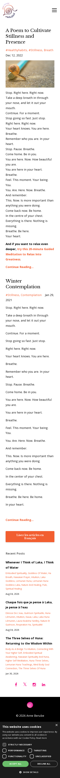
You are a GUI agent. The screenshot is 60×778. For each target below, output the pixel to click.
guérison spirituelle (34, 613)
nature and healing (31, 584)
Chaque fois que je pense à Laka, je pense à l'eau (29, 604)
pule (44, 584)
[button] (30, 772)
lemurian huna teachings (19, 664)
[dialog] (30, 750)
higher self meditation (17, 660)
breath (48, 50)
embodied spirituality (16, 573)
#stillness (35, 50)
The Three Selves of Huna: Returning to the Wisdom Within (29, 640)
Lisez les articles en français (30, 536)
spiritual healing (14, 588)
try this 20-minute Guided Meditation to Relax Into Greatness (30, 254)
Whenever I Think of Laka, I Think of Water (30, 564)
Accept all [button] (15, 763)
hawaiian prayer (22, 577)
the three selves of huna (31, 668)
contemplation (31, 295)
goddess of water (37, 573)
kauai (28, 616)
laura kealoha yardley (27, 620)
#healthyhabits (16, 50)
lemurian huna (24, 580)
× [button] (56, 725)
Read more (41, 738)
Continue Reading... (20, 267)
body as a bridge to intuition (21, 648)
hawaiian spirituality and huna (33, 656)
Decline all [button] (43, 763)
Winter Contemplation (23, 284)
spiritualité (37, 624)
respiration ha (23, 624)
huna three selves (38, 660)
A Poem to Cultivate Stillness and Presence (28, 36)
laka (35, 616)
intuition (35, 577)
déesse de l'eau (14, 613)
